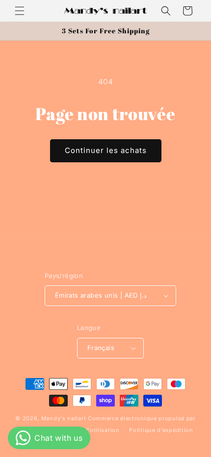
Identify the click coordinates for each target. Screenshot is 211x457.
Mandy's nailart (63, 418)
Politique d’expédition (161, 430)
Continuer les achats (106, 150)
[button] (19, 11)
